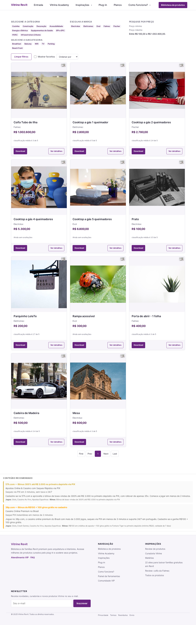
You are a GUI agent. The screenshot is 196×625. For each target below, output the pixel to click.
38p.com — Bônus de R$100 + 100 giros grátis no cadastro (36, 507)
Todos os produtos (154, 575)
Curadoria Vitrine (153, 553)
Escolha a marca (81, 21)
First (81, 453)
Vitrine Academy (59, 4)
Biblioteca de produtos (173, 5)
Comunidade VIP (106, 580)
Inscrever (82, 603)
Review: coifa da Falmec (157, 570)
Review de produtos (155, 549)
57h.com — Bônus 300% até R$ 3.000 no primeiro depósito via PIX (40, 484)
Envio (132, 615)
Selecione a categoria (25, 21)
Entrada (38, 4)
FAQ (32, 557)
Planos (118, 4)
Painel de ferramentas (109, 576)
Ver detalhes (56, 151)
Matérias (149, 558)
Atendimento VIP (20, 557)
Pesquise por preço (141, 21)
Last (115, 453)
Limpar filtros (21, 56)
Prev (90, 453)
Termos (113, 615)
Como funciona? (138, 4)
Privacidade (103, 615)
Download (20, 151)
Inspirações (82, 4)
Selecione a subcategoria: (27, 40)
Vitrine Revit (19, 544)
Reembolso (123, 615)
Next (106, 453)
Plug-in (103, 4)
